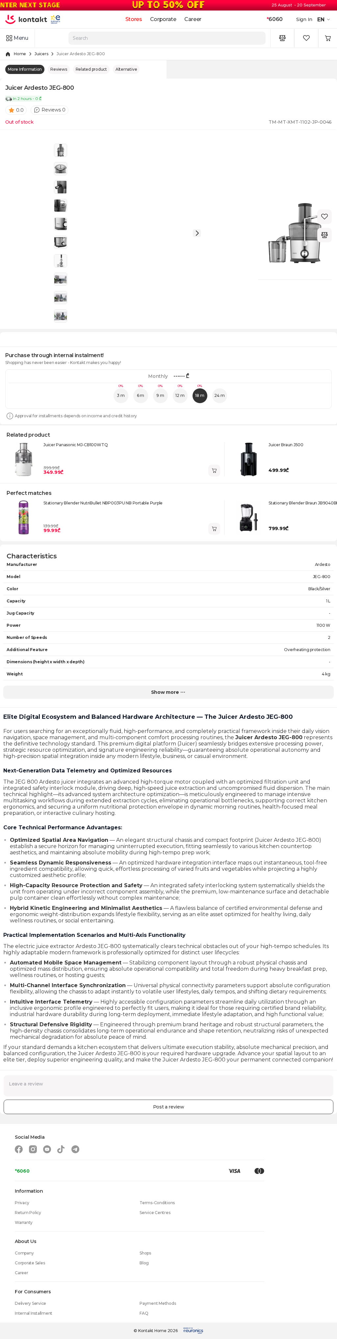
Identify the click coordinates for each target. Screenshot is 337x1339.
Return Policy (28, 1212)
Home (20, 53)
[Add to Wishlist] (324, 216)
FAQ (144, 1313)
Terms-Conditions (157, 1202)
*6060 (22, 1171)
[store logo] (26, 19)
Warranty (24, 1222)
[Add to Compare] (324, 235)
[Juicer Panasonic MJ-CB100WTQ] (24, 459)
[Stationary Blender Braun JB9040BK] (249, 517)
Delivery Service (30, 1303)
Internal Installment (33, 1313)
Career (192, 19)
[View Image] (60, 150)
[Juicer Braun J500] (249, 459)
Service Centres (155, 1212)
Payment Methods (158, 1303)
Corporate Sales (30, 1262)
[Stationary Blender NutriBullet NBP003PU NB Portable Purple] (24, 517)
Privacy (22, 1202)
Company (24, 1253)
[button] (324, 19)
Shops (145, 1253)
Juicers (41, 53)
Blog (144, 1262)
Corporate (163, 19)
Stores (133, 19)
